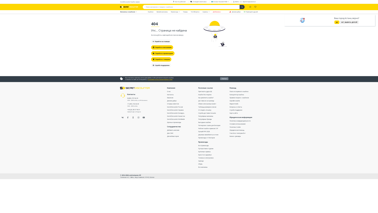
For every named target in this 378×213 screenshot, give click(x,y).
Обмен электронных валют (207, 104)
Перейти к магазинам (163, 47)
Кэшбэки (150, 12)
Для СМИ (170, 133)
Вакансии (170, 98)
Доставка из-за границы (206, 101)
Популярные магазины (205, 116)
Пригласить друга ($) (205, 91)
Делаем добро (236, 12)
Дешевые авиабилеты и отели (208, 135)
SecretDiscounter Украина (175, 110)
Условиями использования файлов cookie (160, 79)
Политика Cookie (235, 127)
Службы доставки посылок (207, 113)
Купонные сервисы (204, 152)
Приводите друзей (252, 12)
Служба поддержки (162, 65)
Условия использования (238, 124)
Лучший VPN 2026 (204, 131)
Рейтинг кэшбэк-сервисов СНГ (208, 128)
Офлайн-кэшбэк (235, 101)
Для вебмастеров (173, 136)
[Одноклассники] (133, 117)
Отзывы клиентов (173, 104)
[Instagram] (138, 117)
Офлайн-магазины (162, 12)
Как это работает (180, 2)
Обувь (200, 164)
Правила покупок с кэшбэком (239, 98)
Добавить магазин (173, 130)
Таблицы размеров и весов (207, 107)
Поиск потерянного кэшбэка (239, 91)
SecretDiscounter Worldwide (176, 119)
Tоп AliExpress (195, 12)
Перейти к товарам (162, 59)
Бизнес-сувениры (235, 136)
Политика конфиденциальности (240, 121)
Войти (237, 2)
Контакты (170, 95)
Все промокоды (203, 145)
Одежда (200, 161)
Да (337, 22)
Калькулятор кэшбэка (237, 95)
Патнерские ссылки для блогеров (209, 125)
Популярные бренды (205, 119)
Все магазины (202, 167)
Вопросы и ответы (236, 107)
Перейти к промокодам (164, 53)
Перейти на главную (162, 41)
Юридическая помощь (237, 130)
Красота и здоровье (205, 155)
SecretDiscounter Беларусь (175, 113)
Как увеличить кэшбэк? (205, 98)
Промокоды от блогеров (206, 138)
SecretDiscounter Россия (175, 107)
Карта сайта (234, 113)
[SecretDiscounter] (129, 7)
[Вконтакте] (122, 117)
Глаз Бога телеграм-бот (238, 133)
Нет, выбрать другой (349, 22)
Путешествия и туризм (205, 148)
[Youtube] (143, 117)
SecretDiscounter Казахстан (176, 116)
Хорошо (224, 78)
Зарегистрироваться (249, 2)
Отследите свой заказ (200, 2)
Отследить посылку (204, 110)
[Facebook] (127, 117)
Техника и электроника (205, 158)
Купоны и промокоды (174, 122)
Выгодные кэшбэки (204, 122)
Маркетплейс (234, 104)
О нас (169, 91)
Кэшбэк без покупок (204, 95)
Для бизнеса (216, 12)
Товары (185, 12)
